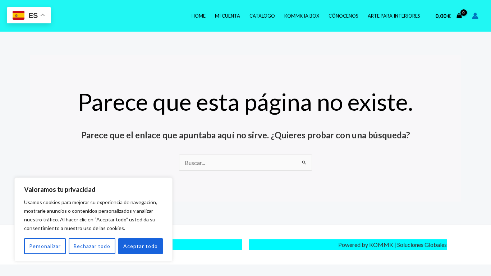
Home (199, 16)
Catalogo (262, 16)
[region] (93, 220)
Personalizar (45, 246)
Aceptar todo (140, 246)
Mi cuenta (227, 16)
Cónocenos (343, 16)
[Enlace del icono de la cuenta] (475, 16)
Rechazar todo (91, 246)
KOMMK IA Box (301, 16)
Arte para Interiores (394, 16)
